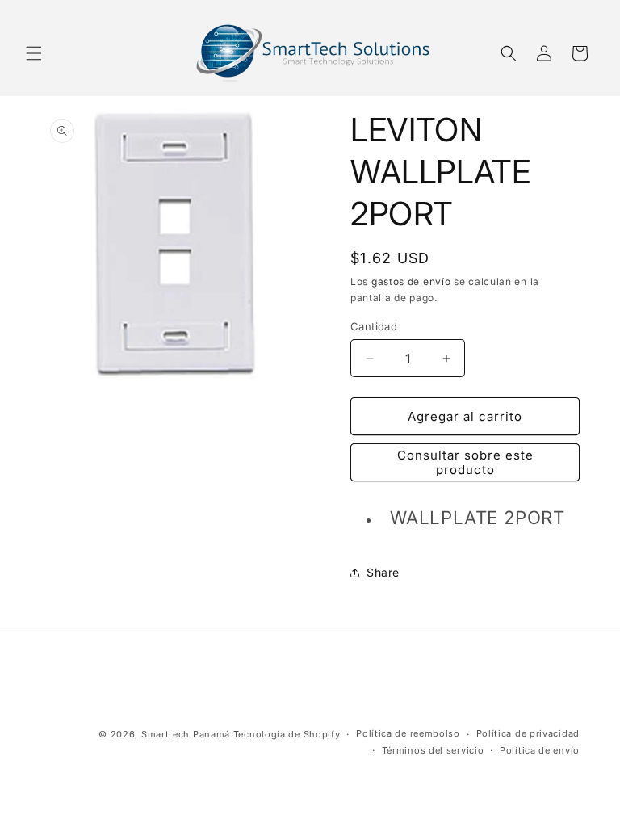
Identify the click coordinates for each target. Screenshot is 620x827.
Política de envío (540, 750)
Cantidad (373, 326)
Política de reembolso (408, 733)
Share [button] (383, 572)
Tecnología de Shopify (287, 734)
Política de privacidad (528, 733)
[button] (34, 53)
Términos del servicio (433, 750)
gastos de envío (411, 281)
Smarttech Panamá (185, 734)
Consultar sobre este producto (465, 462)
